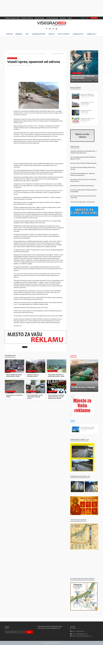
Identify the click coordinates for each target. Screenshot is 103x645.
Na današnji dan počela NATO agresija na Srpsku (82, 185)
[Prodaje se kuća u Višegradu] (84, 376)
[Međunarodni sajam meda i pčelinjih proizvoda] (75, 120)
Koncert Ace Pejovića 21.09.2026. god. (85, 111)
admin (72, 80)
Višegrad (18, 34)
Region (51, 34)
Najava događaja (39, 18)
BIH (27, 34)
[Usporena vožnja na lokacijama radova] (35, 366)
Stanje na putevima (12, 58)
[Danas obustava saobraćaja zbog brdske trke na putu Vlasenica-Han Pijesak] (56, 386)
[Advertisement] (14, 8)
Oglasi (73, 384)
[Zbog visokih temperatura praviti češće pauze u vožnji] (56, 366)
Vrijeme (70, 18)
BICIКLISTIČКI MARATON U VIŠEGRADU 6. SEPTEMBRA (87, 95)
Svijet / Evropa (63, 34)
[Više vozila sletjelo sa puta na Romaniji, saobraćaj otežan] (35, 386)
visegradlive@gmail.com (81, 634)
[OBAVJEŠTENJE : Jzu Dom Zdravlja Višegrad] (75, 104)
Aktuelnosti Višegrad (27, 18)
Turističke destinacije (52, 18)
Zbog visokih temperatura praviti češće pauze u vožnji (56, 375)
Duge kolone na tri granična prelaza (14, 396)
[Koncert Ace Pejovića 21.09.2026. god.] (75, 112)
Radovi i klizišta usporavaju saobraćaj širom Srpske (14, 375)
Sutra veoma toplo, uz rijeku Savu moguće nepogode (83, 163)
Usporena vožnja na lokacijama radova (33, 375)
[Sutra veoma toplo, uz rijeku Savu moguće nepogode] (75, 429)
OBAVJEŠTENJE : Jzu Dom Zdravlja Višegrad (86, 103)
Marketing (63, 18)
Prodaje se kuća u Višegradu (83, 387)
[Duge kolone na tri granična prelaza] (14, 386)
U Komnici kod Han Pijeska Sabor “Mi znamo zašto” (82, 202)
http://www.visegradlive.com (84, 636)
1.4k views (28, 65)
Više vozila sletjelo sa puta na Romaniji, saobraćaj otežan (35, 396)
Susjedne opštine (38, 34)
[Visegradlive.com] (51, 23)
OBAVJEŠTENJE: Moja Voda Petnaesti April (82, 77)
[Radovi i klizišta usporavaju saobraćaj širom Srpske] (14, 366)
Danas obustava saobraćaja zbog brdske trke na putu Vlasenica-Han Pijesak (56, 396)
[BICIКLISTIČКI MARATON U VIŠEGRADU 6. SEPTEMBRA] (75, 96)
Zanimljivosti (78, 34)
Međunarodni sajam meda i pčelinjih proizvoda (87, 119)
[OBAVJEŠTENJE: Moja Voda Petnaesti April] (84, 66)
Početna (9, 34)
